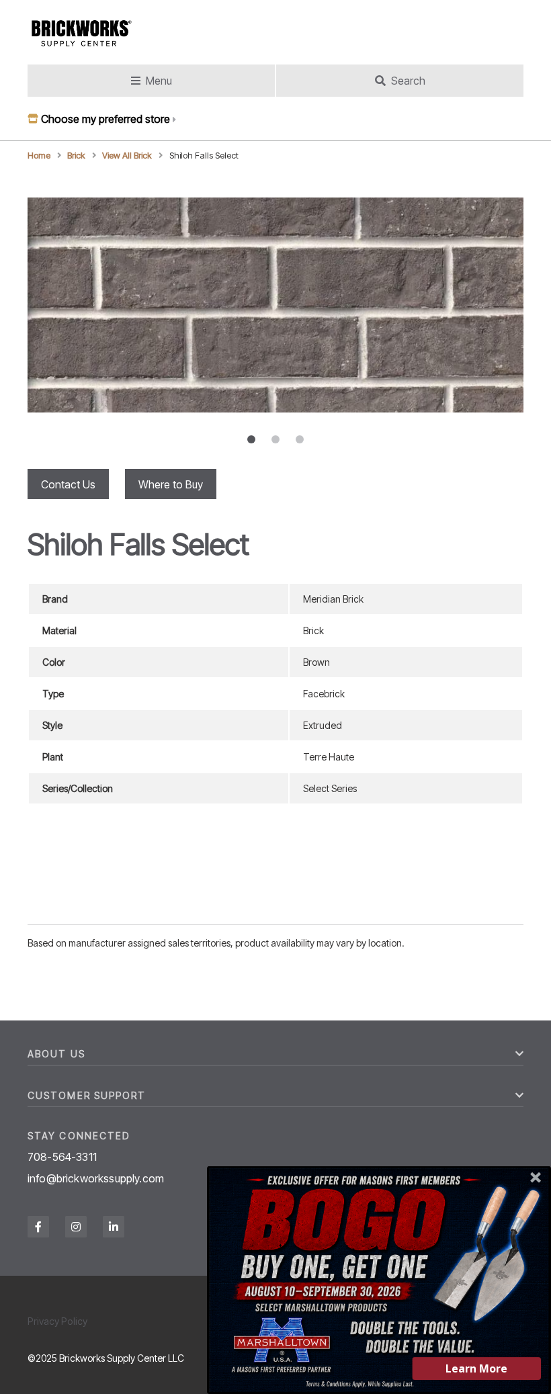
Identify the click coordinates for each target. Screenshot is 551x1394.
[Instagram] (76, 1226)
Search (408, 80)
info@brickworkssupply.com (96, 1178)
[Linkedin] (113, 1226)
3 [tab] (300, 439)
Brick (76, 155)
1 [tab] (251, 439)
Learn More (476, 1368)
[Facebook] (38, 1226)
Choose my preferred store (105, 119)
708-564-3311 (62, 1156)
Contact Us (68, 484)
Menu (159, 80)
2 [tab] (275, 439)
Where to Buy (170, 484)
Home (39, 155)
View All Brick (127, 155)
